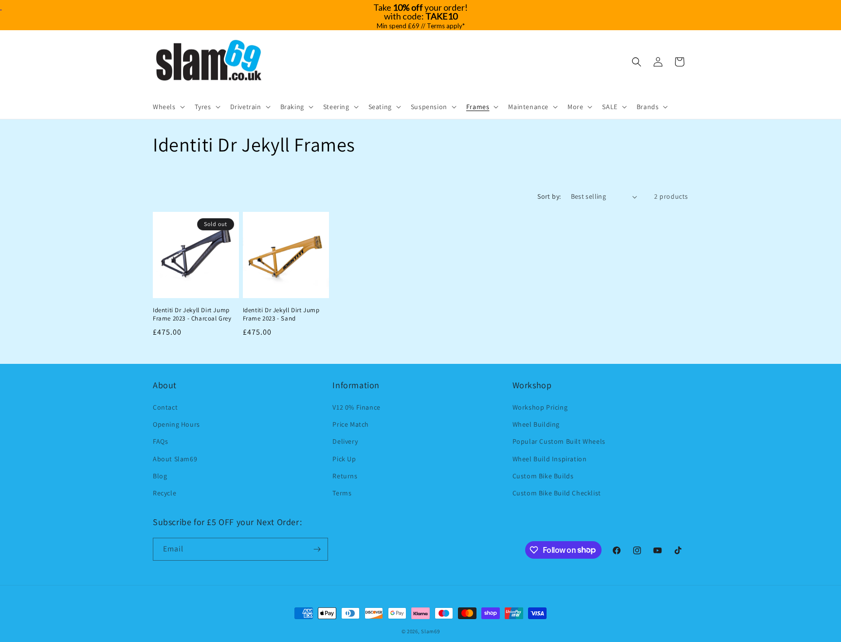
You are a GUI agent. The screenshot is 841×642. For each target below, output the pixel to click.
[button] (168, 106)
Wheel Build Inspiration (549, 458)
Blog (160, 476)
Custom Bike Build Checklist (556, 493)
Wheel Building (536, 424)
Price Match (350, 424)
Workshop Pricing (540, 407)
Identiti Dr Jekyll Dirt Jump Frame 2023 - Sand (281, 314)
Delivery (345, 441)
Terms (341, 493)
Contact (165, 407)
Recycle (164, 493)
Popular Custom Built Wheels (558, 441)
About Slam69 (175, 458)
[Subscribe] (317, 549)
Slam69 (430, 631)
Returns (344, 476)
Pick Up (344, 458)
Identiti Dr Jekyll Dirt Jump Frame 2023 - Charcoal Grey (192, 314)
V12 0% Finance (356, 407)
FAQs (160, 441)
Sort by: (549, 196)
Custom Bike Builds (543, 476)
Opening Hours (176, 424)
